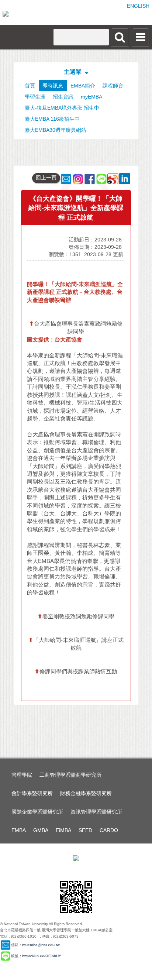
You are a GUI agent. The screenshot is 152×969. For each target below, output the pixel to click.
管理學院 (21, 775)
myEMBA (91, 97)
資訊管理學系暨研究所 (96, 812)
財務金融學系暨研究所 (86, 793)
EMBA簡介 (82, 86)
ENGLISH (138, 6)
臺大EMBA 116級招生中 (52, 119)
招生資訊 (63, 97)
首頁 (30, 86)
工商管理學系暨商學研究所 (70, 775)
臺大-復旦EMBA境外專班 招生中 (62, 108)
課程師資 (113, 86)
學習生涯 (35, 97)
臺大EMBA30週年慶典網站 (55, 130)
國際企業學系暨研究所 (37, 812)
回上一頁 (46, 178)
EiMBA (63, 830)
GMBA (40, 830)
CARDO (109, 830)
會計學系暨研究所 (32, 793)
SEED (85, 830)
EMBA (18, 830)
